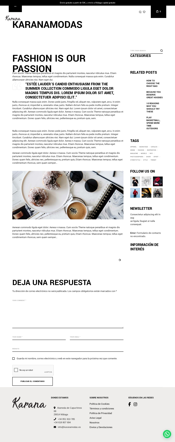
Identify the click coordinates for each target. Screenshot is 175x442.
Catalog (154, 147)
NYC (151, 153)
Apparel (133, 147)
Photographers (136, 157)
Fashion (141, 150)
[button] (167, 434)
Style (145, 160)
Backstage (143, 147)
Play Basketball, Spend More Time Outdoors (153, 123)
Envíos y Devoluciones (101, 427)
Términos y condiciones (102, 408)
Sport (156, 157)
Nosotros (94, 422)
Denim (132, 150)
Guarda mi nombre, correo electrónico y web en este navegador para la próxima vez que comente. (67, 358)
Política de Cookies (100, 403)
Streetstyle (135, 160)
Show (148, 157)
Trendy (153, 160)
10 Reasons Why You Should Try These (153, 107)
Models (144, 153)
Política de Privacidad (101, 413)
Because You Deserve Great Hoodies (154, 95)
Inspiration (151, 150)
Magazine (134, 153)
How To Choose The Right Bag (153, 83)
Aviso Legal (95, 417)
